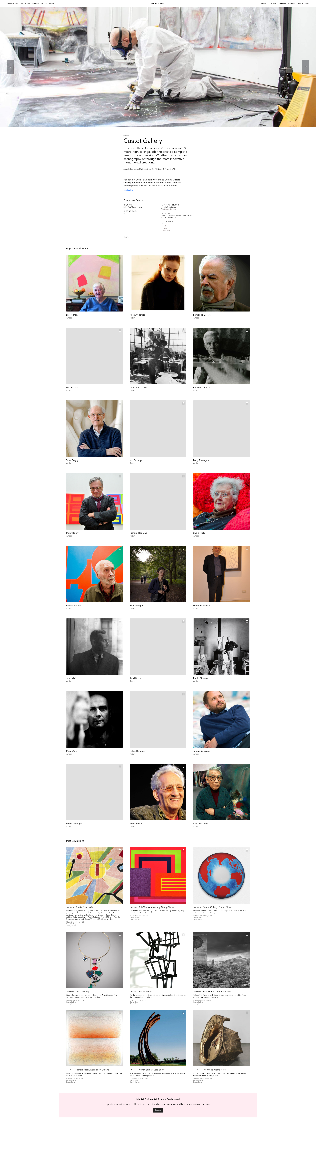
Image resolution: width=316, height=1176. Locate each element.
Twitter (164, 228)
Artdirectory (25, 3)
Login (307, 3)
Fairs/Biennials (13, 3)
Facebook (165, 226)
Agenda (264, 3)
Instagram (165, 230)
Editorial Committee (277, 3)
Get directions (128, 190)
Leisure (51, 3)
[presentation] (10, 67)
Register (158, 1110)
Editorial (35, 3)
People (44, 3)
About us (291, 3)
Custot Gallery (170, 209)
